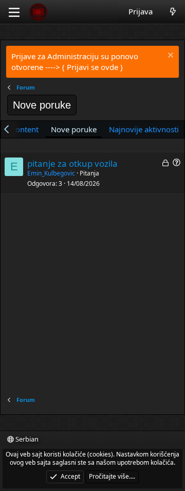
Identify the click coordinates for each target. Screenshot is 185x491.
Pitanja (89, 173)
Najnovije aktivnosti (144, 129)
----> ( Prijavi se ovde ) (84, 67)
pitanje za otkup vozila (72, 163)
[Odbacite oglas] (169, 56)
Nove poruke (74, 129)
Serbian (26, 439)
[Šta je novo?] (173, 11)
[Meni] (14, 12)
